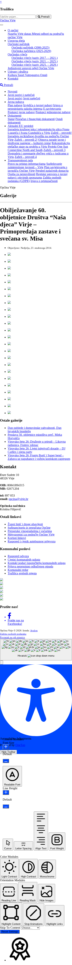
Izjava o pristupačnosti (44, 181)
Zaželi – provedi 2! (25, 139)
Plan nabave (15, 105)
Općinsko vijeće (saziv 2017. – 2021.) (35, 57)
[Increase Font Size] (6, 747)
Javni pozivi (15, 98)
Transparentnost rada (20, 160)
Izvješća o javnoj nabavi (37, 105)
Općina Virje (8, 20)
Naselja (12, 33)
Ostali (43, 75)
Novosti (12, 91)
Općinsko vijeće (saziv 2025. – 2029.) (35, 64)
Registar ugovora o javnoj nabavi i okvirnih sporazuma (37, 175)
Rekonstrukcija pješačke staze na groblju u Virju (39, 144)
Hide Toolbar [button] (8, 751)
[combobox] (36, 650)
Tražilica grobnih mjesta (22, 573)
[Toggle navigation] (1, 24)
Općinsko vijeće (17, 54)
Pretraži (45, 16)
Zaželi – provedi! (61, 132)
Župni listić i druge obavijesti (25, 524)
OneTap (20, 745)
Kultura (13, 75)
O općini (13, 30)
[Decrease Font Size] (6, 761)
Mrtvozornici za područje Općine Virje (31, 534)
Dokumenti (14, 115)
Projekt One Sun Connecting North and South (38, 148)
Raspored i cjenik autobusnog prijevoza (31, 541)
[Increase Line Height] (6, 792)
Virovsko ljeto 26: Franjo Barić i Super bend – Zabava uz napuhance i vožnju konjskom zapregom (39, 457)
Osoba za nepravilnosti (21, 174)
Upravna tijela (16, 40)
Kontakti (13, 78)
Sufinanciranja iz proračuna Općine (29, 527)
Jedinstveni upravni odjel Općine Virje (31, 68)
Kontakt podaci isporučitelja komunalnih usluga (36, 563)
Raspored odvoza (18, 556)
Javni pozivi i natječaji (21, 95)
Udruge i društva (18, 71)
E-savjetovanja (52, 108)
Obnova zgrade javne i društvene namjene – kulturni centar (37, 141)
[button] (1, 662)
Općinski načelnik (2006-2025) (30, 47)
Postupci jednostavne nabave (53, 112)
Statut (11, 119)
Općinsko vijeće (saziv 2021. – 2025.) (35, 61)
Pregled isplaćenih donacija (52, 170)
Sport (21, 75)
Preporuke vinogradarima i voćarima (30, 531)
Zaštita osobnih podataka (13, 633)
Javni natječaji (31, 98)
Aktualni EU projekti (20, 126)
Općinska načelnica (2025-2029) (31, 51)
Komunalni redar (18, 570)
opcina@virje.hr (18, 499)
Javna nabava (16, 101)
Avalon (34, 630)
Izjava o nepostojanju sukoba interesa (35, 107)
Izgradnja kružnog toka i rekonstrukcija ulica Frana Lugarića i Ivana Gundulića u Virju (38, 131)
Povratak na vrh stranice (12, 637)
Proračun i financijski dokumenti (35, 119)
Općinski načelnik (19, 44)
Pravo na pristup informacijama (27, 163)
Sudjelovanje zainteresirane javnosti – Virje (35, 165)
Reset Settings (10, 931)
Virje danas (24, 33)
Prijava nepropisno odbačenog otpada (30, 566)
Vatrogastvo (32, 75)
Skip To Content (10, 927)
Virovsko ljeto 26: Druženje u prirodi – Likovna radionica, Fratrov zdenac (37, 443)
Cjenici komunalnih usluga (24, 559)
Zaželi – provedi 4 (26, 157)
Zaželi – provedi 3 (54, 150)
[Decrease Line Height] (6, 806)
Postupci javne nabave (21, 112)
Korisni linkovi (17, 538)
